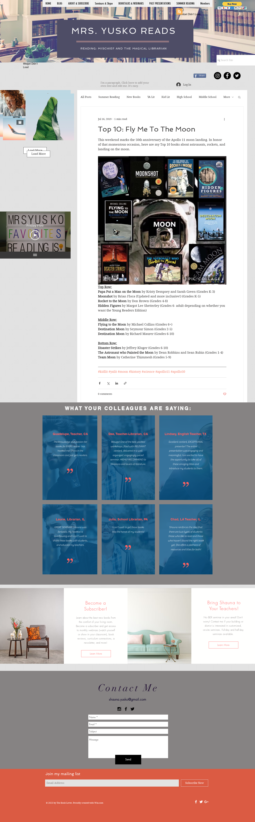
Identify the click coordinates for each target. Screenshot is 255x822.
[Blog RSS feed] (179, 11)
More (226, 97)
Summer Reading (109, 97)
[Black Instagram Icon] (119, 708)
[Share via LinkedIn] (116, 383)
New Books (134, 97)
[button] (232, 6)
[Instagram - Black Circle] (217, 75)
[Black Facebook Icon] (125, 708)
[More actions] (224, 119)
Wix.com (98, 803)
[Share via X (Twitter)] (108, 383)
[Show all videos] (35, 255)
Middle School (207, 97)
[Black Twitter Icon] (132, 708)
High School (184, 97)
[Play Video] (35, 235)
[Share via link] (125, 383)
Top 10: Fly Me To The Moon (146, 129)
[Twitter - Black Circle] (237, 75)
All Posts (86, 97)
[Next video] (63, 231)
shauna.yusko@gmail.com (127, 699)
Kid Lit (166, 97)
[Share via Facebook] (99, 383)
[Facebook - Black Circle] (227, 75)
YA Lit (151, 97)
